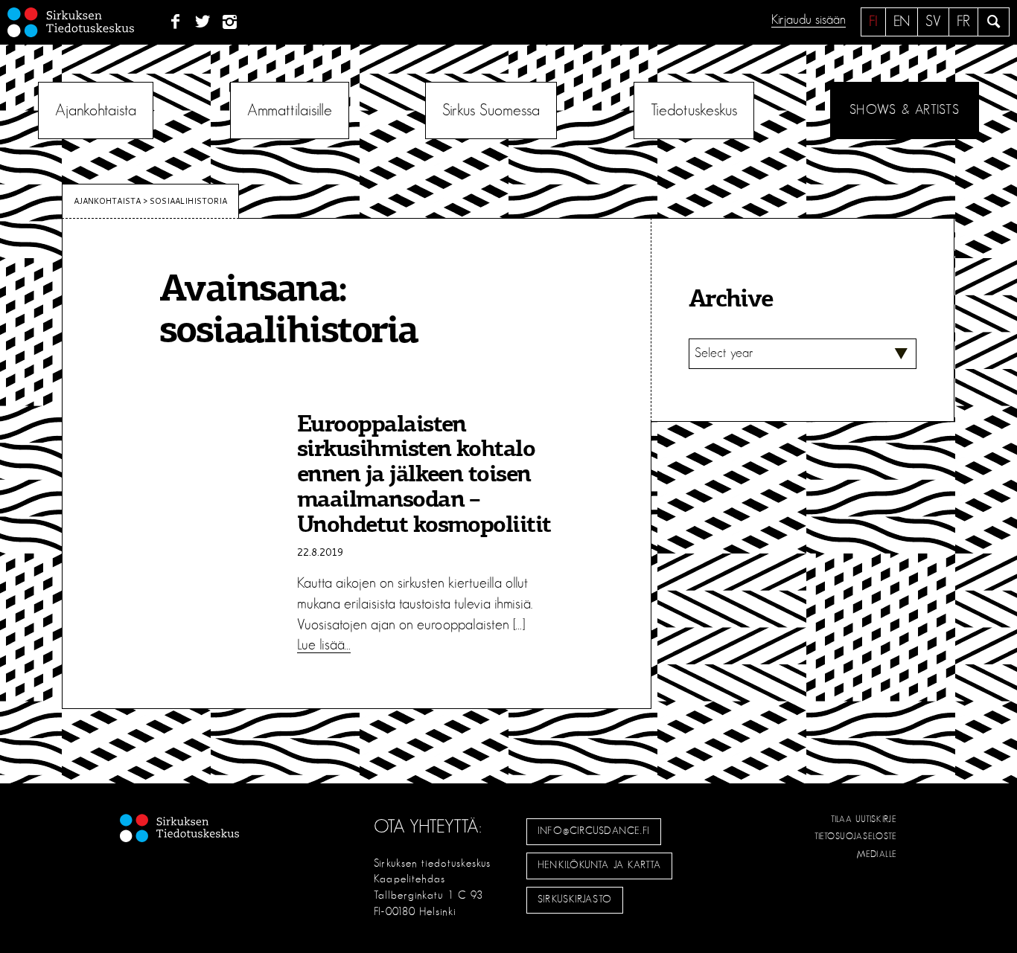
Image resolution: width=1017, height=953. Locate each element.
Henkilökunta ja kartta (599, 865)
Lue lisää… (324, 645)
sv (933, 21)
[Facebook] (175, 22)
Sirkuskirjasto (575, 899)
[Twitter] (202, 22)
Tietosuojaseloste (855, 836)
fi (873, 21)
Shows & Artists (904, 110)
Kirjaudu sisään (808, 20)
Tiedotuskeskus (694, 110)
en (901, 21)
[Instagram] (230, 22)
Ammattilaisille (289, 110)
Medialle (877, 854)
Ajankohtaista (95, 110)
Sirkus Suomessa (491, 110)
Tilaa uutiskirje (864, 819)
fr (963, 21)
